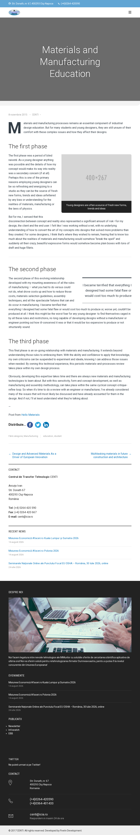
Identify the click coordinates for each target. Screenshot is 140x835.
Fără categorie (16, 436)
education (48, 436)
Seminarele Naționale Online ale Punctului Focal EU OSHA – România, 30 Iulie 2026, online (58, 563)
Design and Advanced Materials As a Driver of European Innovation (34, 455)
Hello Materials (30, 414)
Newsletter (14, 726)
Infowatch (14, 730)
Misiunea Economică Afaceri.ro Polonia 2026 (34, 550)
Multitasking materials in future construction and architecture (109, 455)
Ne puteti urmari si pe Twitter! (24, 764)
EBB (11, 733)
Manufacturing (31, 436)
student (58, 436)
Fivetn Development (71, 830)
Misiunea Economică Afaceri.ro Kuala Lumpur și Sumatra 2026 (44, 538)
